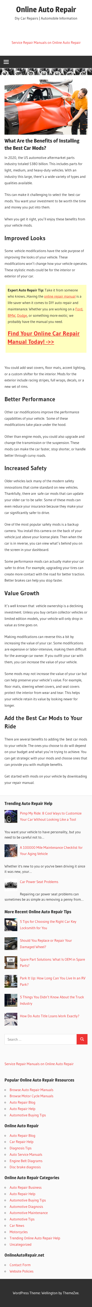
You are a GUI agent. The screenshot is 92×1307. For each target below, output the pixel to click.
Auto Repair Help (22, 1108)
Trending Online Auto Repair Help (35, 1238)
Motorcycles (19, 1232)
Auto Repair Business (26, 1187)
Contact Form (20, 1265)
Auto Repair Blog (22, 1102)
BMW (11, 315)
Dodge (22, 315)
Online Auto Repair (46, 9)
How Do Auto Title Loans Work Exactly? (49, 1016)
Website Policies (21, 1271)
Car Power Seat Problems (39, 881)
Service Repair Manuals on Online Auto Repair (46, 42)
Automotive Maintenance (29, 1212)
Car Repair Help (21, 1141)
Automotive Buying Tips (28, 1115)
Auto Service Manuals (26, 1154)
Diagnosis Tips (20, 1148)
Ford (78, 309)
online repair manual (60, 296)
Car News (17, 1225)
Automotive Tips (22, 1219)
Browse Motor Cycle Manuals (31, 1096)
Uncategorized (20, 1244)
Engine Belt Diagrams (26, 1161)
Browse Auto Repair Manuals (31, 1089)
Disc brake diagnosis (25, 1167)
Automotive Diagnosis (26, 1206)
